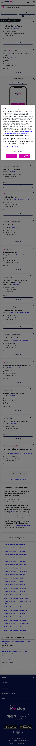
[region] (18, 132)
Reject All (11, 156)
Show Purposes (18, 151)
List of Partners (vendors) (10, 147)
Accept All (24, 156)
